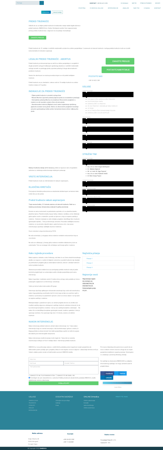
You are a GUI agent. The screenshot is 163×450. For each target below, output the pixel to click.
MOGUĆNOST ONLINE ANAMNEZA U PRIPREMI (117, 383)
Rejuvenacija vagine (89, 279)
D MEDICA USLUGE (96, 8)
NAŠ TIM (134, 3)
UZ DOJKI (90, 108)
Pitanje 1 (90, 258)
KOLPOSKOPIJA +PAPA (95, 101)
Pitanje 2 (90, 263)
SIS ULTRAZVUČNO (93, 110)
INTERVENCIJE (113, 8)
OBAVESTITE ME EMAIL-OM (66, 375)
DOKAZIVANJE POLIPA (108, 110)
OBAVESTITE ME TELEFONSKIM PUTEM (42, 375)
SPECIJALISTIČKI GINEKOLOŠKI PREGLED (101, 99)
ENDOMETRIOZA (88, 283)
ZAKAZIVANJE (57, 12)
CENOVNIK (46, 12)
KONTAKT (157, 8)
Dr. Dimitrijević (124, 3)
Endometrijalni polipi (89, 288)
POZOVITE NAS (95, 76)
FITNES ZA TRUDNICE (145, 3)
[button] (108, 258)
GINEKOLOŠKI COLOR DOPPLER (98, 113)
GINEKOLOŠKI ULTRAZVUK (96, 104)
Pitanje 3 (90, 267)
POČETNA (81, 8)
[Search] (42, 3)
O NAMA (147, 8)
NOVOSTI (157, 3)
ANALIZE (126, 8)
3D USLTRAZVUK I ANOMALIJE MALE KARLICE (102, 106)
